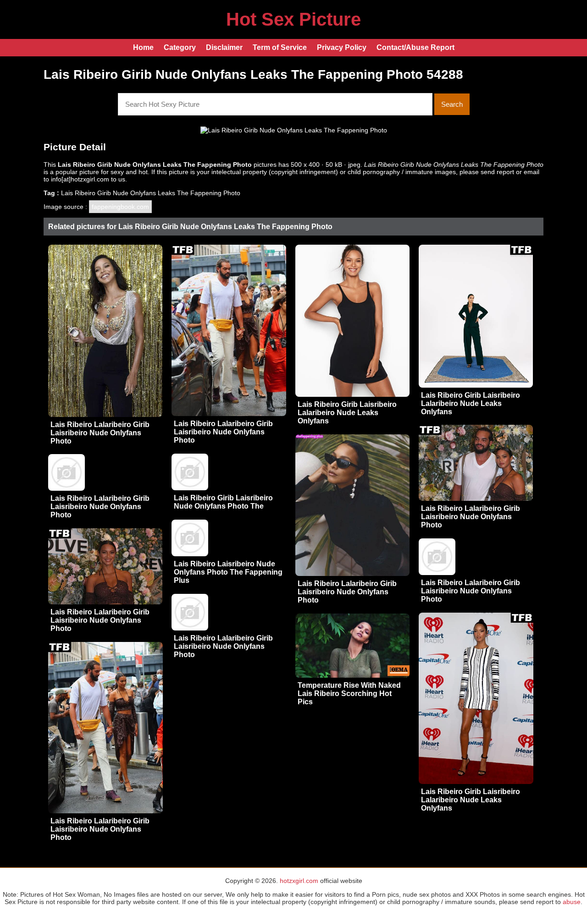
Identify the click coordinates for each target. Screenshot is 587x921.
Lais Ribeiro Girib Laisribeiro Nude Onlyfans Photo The (223, 502)
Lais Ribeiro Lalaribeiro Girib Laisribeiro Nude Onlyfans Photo (100, 433)
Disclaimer (224, 47)
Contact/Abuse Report (415, 47)
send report (497, 171)
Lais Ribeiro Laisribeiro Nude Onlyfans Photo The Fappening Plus (228, 572)
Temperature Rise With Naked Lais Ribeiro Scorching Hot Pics (349, 693)
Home (143, 47)
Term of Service (280, 47)
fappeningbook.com (120, 206)
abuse (572, 901)
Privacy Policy (341, 47)
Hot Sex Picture (293, 19)
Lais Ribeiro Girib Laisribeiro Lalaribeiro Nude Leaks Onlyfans (347, 412)
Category (180, 47)
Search (452, 104)
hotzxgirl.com (299, 880)
